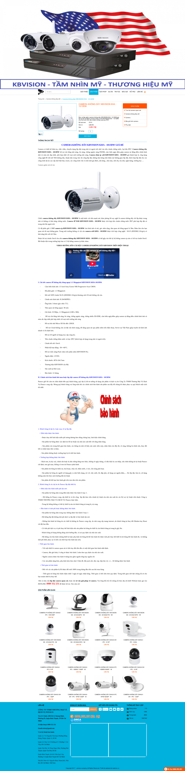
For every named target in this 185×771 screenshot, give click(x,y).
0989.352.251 (83, 716)
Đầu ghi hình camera (131, 121)
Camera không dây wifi (53, 99)
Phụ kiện (128, 125)
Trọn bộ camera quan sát (133, 110)
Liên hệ (140, 92)
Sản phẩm (94, 92)
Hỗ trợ (132, 92)
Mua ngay (87, 136)
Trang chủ (41, 99)
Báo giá (125, 92)
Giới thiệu (84, 92)
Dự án (110, 92)
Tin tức (117, 92)
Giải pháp (102, 92)
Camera (127, 117)
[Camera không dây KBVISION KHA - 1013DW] (57, 130)
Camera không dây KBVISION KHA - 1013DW (78, 99)
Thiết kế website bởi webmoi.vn (109, 768)
